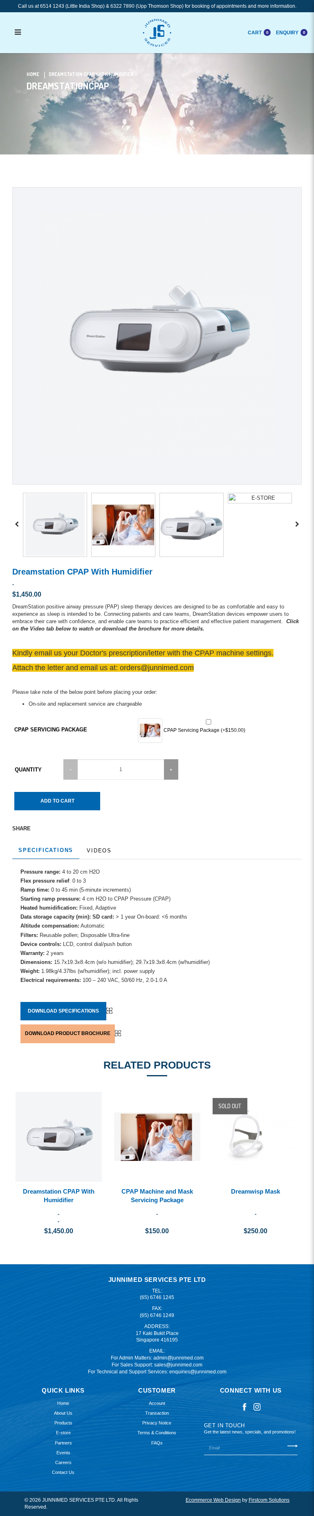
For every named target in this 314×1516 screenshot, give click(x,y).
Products (63, 1422)
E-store (63, 1432)
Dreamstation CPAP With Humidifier (91, 74)
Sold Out (229, 1105)
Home (33, 74)
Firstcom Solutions (269, 1500)
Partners (63, 1442)
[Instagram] (257, 1406)
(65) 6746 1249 (157, 1315)
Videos (99, 850)
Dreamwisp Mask (255, 1191)
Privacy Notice (156, 1422)
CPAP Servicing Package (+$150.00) (203, 730)
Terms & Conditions (156, 1432)
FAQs (157, 1442)
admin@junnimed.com (178, 1358)
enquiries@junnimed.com (198, 1372)
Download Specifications (63, 1011)
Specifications (45, 850)
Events (63, 1452)
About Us (63, 1413)
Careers (63, 1462)
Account (157, 1403)
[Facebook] (244, 1406)
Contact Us (63, 1472)
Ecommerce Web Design (213, 1500)
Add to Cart (57, 801)
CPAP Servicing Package (50, 730)
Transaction (157, 1413)
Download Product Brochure (67, 1033)
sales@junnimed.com (178, 1365)
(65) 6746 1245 (157, 1297)
